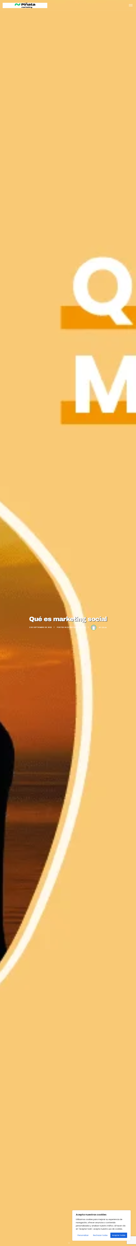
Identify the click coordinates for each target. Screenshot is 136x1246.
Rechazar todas (100, 1235)
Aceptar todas (118, 1235)
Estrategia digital (76, 627)
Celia (104, 627)
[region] (101, 1225)
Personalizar (83, 1235)
